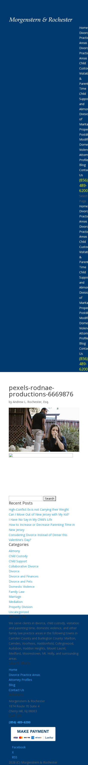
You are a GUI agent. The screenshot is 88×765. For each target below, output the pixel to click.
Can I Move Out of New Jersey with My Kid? (39, 514)
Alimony (14, 551)
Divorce (14, 571)
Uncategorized (19, 612)
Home (83, 28)
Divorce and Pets (20, 581)
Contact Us (16, 690)
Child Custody (18, 556)
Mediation (16, 602)
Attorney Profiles (20, 680)
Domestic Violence (22, 587)
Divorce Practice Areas (24, 675)
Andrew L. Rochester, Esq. (31, 402)
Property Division (20, 607)
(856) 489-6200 (83, 185)
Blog (82, 165)
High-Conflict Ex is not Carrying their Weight (39, 509)
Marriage (15, 597)
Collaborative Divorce (23, 566)
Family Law (16, 592)
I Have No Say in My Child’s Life (30, 519)
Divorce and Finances (23, 576)
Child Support (18, 561)
